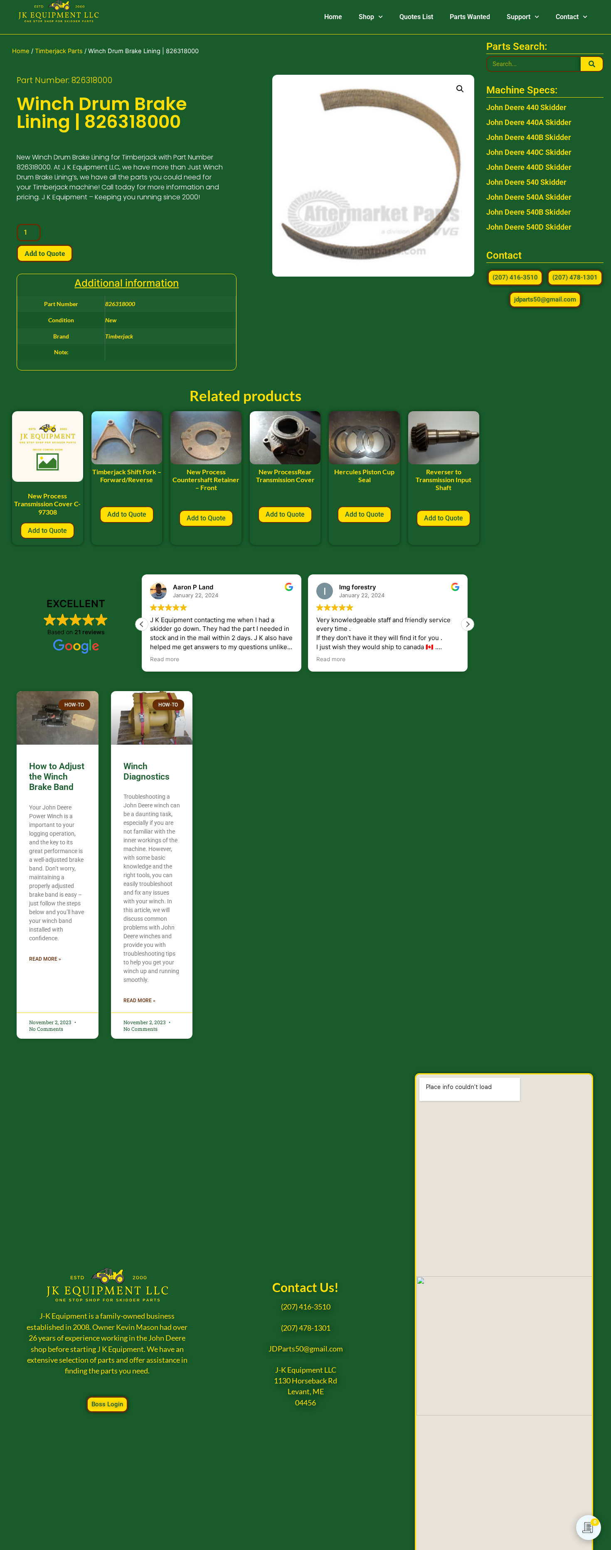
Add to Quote (45, 253)
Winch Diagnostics (146, 771)
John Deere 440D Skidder (528, 167)
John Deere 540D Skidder (528, 227)
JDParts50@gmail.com (306, 1348)
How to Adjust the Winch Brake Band (56, 776)
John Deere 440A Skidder (528, 122)
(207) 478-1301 (305, 1328)
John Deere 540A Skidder (528, 197)
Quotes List (416, 17)
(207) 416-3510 (305, 1306)
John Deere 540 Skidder (526, 182)
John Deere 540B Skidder (528, 212)
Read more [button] (164, 659)
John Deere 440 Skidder (526, 107)
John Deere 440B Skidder (528, 137)
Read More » (45, 959)
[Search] (592, 64)
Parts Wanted (470, 17)
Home (333, 17)
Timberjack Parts (59, 51)
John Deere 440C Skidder (528, 152)
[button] (460, 88)
